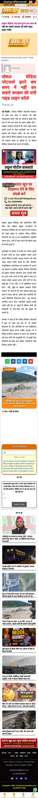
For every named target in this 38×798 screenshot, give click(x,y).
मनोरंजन (12, 756)
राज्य (9, 753)
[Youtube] (21, 778)
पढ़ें (4, 796)
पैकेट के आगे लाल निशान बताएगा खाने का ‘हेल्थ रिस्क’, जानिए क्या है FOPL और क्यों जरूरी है (18, 705)
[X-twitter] (16, 778)
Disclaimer (9, 765)
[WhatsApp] (22, 10)
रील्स (23, 796)
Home (5, 762)
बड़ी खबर (4, 753)
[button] (7, 361)
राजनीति (34, 753)
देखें (14, 796)
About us (12, 762)
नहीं (5, 498)
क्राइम (28, 753)
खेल (17, 756)
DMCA (29, 765)
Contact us (19, 762)
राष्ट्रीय (16, 753)
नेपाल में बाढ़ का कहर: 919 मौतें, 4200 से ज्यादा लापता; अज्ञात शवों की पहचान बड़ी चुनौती (19, 622)
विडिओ (21, 756)
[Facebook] (12, 778)
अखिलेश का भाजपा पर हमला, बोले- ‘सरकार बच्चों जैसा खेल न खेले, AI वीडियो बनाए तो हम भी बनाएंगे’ (18, 538)
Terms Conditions (20, 765)
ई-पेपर (26, 756)
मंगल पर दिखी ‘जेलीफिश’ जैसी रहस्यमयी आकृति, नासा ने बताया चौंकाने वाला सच (16, 677)
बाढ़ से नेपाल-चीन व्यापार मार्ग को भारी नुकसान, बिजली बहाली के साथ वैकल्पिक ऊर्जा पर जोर (18, 595)
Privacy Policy (29, 762)
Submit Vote (19, 504)
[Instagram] (25, 778)
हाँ (4, 494)
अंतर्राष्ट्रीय (22, 753)
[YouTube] (26, 10)
